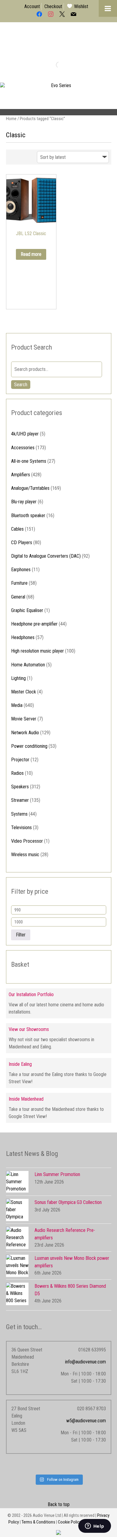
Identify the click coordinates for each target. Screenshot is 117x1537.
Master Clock (23, 692)
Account (32, 6)
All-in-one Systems (28, 461)
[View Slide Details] (58, 99)
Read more (31, 254)
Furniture (19, 583)
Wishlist (81, 6)
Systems (19, 814)
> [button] (109, 97)
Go (54, 65)
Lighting (18, 678)
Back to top (59, 1504)
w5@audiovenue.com (86, 1420)
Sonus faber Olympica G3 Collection (68, 1202)
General (18, 597)
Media (16, 705)
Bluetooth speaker (28, 515)
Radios (17, 773)
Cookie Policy (69, 1522)
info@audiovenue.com (85, 1362)
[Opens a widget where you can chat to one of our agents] (94, 1526)
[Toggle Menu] (108, 8)
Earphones (21, 569)
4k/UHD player (25, 434)
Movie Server (23, 719)
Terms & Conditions (38, 1522)
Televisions (21, 827)
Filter (21, 935)
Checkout (53, 6)
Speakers (20, 787)
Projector (20, 759)
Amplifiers (20, 474)
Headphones (22, 637)
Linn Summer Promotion (57, 1174)
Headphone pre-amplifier (34, 624)
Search (20, 384)
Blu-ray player (24, 502)
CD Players (21, 542)
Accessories (22, 447)
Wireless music (25, 854)
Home (11, 118)
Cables (17, 529)
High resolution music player (37, 651)
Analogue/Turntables (30, 488)
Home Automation (28, 665)
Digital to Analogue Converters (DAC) (46, 556)
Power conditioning (29, 746)
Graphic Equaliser (27, 610)
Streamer (20, 800)
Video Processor (27, 841)
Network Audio (25, 732)
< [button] (7, 97)
